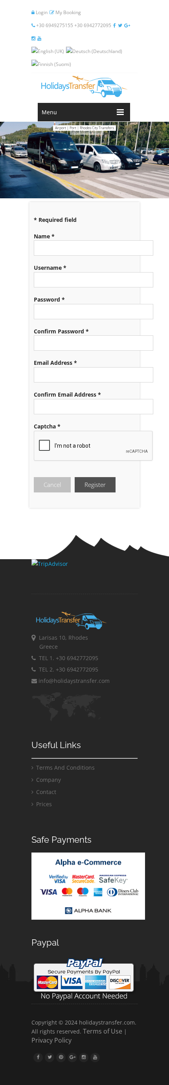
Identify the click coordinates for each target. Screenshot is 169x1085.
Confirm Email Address (67, 394)
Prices (43, 804)
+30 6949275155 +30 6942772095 (73, 25)
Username (50, 267)
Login (41, 12)
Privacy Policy (51, 1040)
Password (49, 299)
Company (48, 779)
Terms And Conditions (65, 767)
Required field (55, 219)
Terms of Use (102, 1031)
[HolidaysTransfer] (84, 86)
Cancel (52, 485)
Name (44, 236)
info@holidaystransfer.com (73, 680)
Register (95, 485)
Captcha (47, 426)
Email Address (55, 362)
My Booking (67, 12)
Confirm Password (61, 331)
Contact (45, 792)
